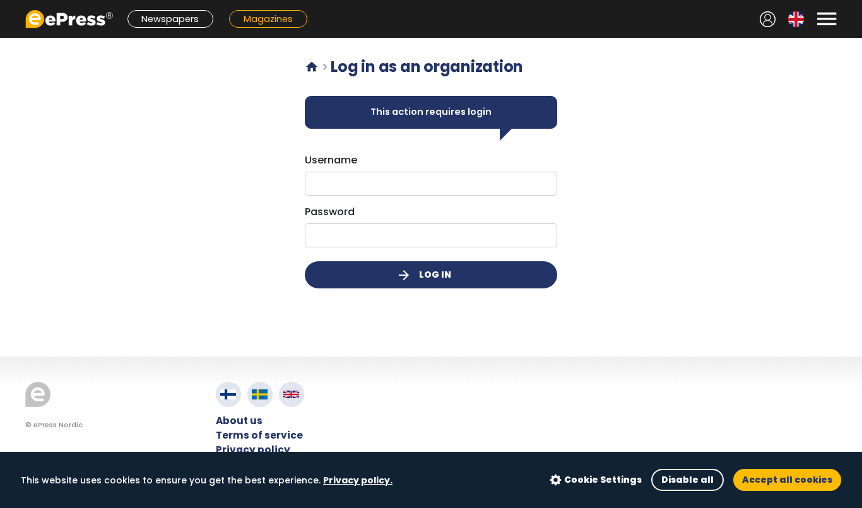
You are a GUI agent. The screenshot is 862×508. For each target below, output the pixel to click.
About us (239, 420)
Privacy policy (253, 449)
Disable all (687, 479)
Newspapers (170, 19)
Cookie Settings (603, 479)
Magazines (268, 19)
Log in (423, 275)
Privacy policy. (358, 480)
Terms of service (259, 435)
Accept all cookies (787, 479)
